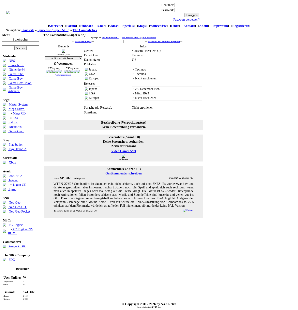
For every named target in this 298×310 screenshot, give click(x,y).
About (203, 26)
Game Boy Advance (15, 89)
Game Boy (16, 78)
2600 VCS (15, 175)
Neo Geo (14, 202)
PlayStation (16, 144)
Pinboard (86, 26)
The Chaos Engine (83, 41)
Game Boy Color (20, 83)
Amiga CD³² (17, 246)
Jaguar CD (19, 184)
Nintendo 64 (17, 69)
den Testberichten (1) (111, 37)
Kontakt (189, 26)
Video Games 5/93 (123, 151)
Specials (128, 26)
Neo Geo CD (17, 207)
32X (15, 118)
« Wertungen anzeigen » (63, 75)
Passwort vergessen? (186, 19)
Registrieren (240, 26)
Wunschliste (158, 26)
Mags (142, 26)
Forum (71, 26)
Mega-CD (19, 113)
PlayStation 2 (17, 149)
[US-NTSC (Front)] (63, 51)
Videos (113, 26)
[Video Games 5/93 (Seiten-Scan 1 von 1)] (124, 155)
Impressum (220, 26)
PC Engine (16, 225)
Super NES (16, 65)
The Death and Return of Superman (164, 41)
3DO (12, 259)
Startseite (55, 26)
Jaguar (13, 180)
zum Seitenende (149, 37)
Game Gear (16, 131)
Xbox (12, 162)
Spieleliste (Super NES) (53, 30)
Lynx (12, 189)
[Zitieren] (188, 210)
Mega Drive (16, 109)
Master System (18, 104)
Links (175, 26)
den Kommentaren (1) (131, 37)
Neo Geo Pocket (19, 211)
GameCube (16, 74)
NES (12, 60)
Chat (101, 26)
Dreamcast (15, 126)
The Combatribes (85, 30)
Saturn (13, 122)
